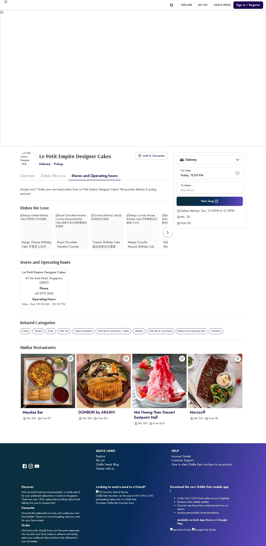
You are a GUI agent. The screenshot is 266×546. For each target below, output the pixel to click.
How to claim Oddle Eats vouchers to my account (202, 464)
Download (177, 487)
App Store (206, 520)
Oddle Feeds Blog (107, 464)
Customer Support (183, 460)
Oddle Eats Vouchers (107, 495)
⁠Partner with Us (105, 469)
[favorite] (70, 359)
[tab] (29, 176)
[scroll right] (167, 232)
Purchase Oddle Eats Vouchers (112, 503)
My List (100, 460)
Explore (100, 456)
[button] (210, 160)
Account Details (181, 456)
